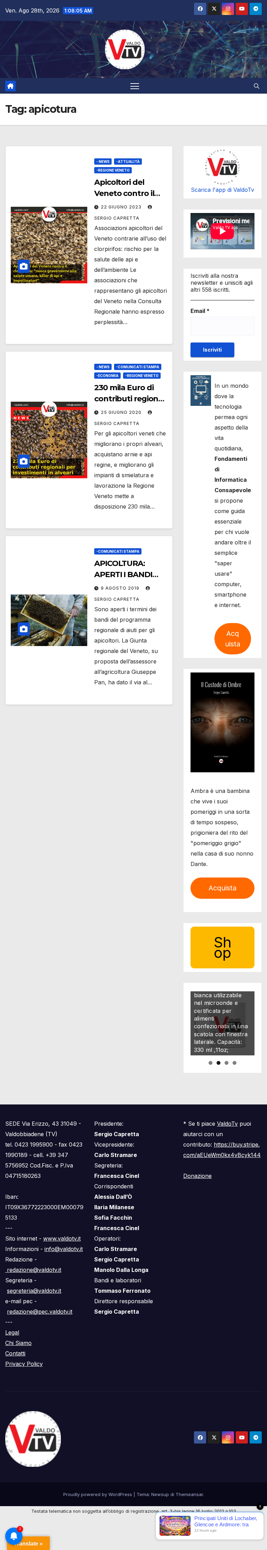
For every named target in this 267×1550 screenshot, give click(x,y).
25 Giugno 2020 (122, 412)
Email (200, 310)
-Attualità (128, 161)
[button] (256, 85)
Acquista (232, 638)
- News (103, 161)
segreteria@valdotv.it (34, 1290)
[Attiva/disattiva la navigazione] (134, 85)
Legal (12, 1332)
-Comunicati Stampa (137, 367)
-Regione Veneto (113, 170)
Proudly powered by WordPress (98, 1494)
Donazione (197, 1175)
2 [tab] (218, 1063)
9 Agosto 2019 (121, 588)
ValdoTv (227, 1123)
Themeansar (189, 1494)
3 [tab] (226, 1063)
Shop (223, 947)
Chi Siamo (18, 1342)
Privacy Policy (24, 1363)
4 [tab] (234, 1063)
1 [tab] (210, 1063)
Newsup (160, 1494)
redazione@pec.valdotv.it (39, 1311)
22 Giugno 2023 (122, 207)
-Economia (107, 375)
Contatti (15, 1353)
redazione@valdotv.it (33, 1269)
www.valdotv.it (62, 1238)
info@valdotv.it (63, 1248)
